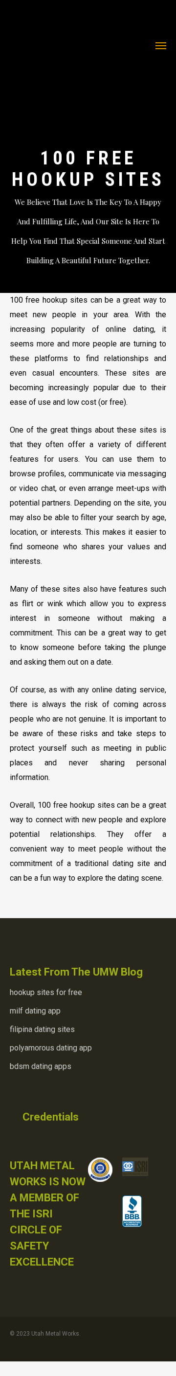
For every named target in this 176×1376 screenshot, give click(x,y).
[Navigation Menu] (160, 45)
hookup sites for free (46, 992)
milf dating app (35, 1010)
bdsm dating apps (40, 1066)
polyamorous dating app (51, 1047)
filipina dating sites (42, 1029)
